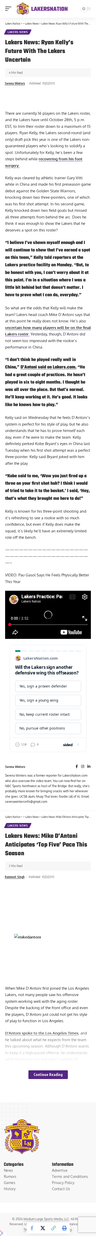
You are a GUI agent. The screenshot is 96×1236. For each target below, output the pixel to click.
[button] (9, 9)
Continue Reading (48, 1074)
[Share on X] (42, 1228)
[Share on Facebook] (32, 1228)
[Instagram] (83, 767)
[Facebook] (76, 767)
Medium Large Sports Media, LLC (46, 1219)
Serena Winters (15, 83)
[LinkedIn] (89, 767)
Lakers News (18, 32)
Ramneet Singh (15, 877)
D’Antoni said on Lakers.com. (48, 367)
